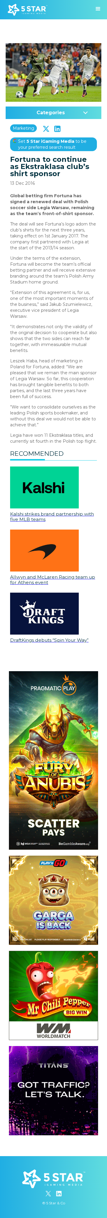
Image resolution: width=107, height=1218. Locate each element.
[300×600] (53, 674)
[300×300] (53, 858)
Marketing (23, 128)
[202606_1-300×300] (53, 953)
